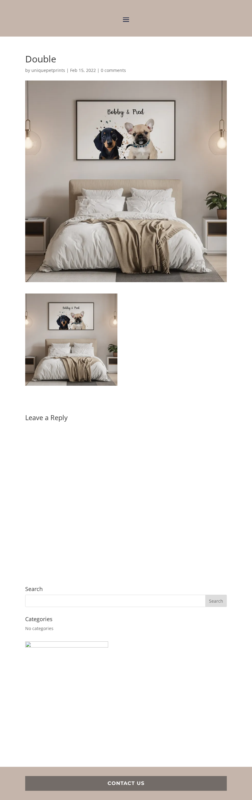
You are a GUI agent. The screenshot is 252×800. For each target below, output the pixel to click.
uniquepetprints (48, 70)
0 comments (113, 70)
